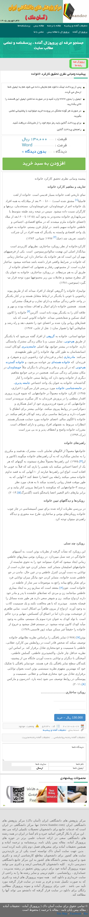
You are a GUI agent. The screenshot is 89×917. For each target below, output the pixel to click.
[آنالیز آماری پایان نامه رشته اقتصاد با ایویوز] (57, 801)
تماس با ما (39, 32)
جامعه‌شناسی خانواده (69, 388)
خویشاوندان (14, 367)
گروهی (50, 336)
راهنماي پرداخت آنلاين (69, 129)
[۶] (61, 587)
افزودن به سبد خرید (44, 164)
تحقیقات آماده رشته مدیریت (36, 737)
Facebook (76, 913)
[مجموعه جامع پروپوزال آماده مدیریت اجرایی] (77, 801)
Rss (86, 913)
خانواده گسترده (15, 362)
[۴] (81, 461)
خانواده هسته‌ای (60, 362)
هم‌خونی (69, 341)
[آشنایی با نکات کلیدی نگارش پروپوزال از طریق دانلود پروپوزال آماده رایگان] (36, 801)
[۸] (83, 684)
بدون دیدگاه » (34, 151)
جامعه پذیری (22, 382)
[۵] (19, 492)
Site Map (62, 913)
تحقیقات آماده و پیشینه (75, 25)
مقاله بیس (39, 25)
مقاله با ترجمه (54, 25)
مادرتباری (69, 357)
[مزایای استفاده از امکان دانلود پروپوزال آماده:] (15, 801)
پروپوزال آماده (80, 32)
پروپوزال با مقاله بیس (58, 32)
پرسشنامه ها (24, 25)
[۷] (78, 637)
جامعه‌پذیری (29, 346)
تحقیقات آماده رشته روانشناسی (69, 737)
